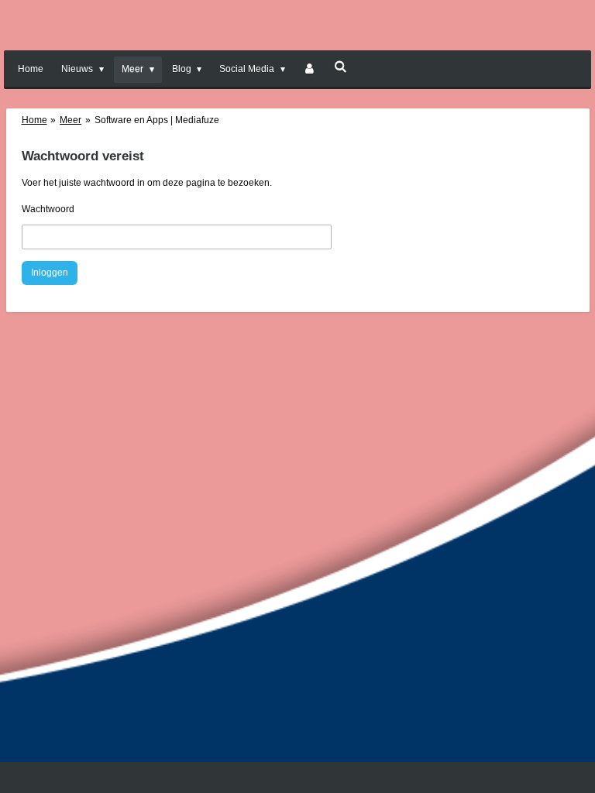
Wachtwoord (48, 209)
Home (34, 120)
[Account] (309, 70)
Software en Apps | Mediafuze (157, 120)
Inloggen (49, 272)
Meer (70, 120)
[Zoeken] (340, 67)
